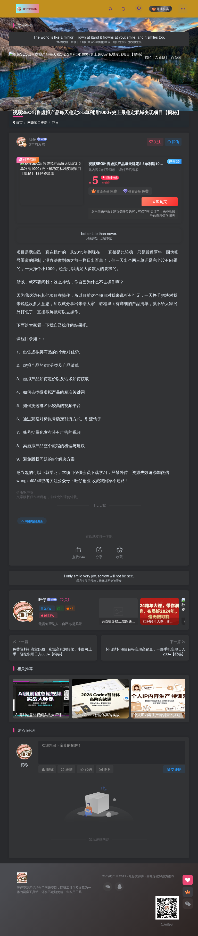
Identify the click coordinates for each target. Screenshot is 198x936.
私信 (175, 141)
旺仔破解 (156, 876)
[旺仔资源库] (22, 876)
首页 (19, 122)
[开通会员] (188, 892)
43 (71, 608)
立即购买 (159, 201)
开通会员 (162, 8)
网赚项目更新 (37, 122)
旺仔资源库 (136, 876)
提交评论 (174, 769)
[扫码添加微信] (188, 903)
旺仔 (32, 139)
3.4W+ (48, 608)
